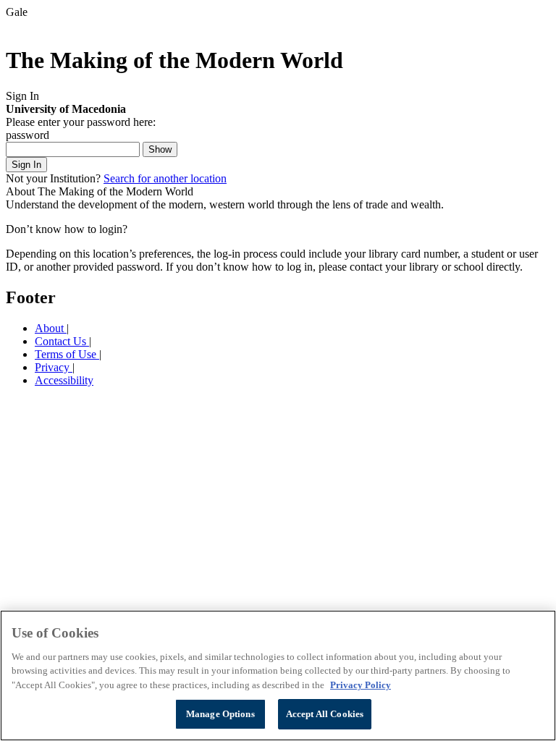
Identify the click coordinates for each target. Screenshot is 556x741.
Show (160, 149)
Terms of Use (67, 354)
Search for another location (165, 178)
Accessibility (64, 380)
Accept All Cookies (324, 713)
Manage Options (220, 713)
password (27, 135)
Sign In (26, 164)
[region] (278, 675)
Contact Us (62, 341)
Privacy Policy (360, 684)
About (51, 328)
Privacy (53, 367)
